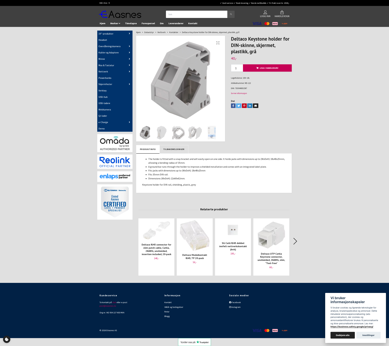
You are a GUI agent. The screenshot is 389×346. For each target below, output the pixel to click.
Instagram (236, 308)
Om (162, 24)
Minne (101, 60)
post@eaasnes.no (108, 307)
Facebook (236, 304)
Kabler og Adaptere (108, 54)
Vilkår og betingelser (173, 308)
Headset (102, 41)
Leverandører (176, 24)
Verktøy (102, 92)
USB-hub (103, 98)
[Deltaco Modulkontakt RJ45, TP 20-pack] (195, 237)
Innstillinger (368, 335)
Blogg (167, 317)
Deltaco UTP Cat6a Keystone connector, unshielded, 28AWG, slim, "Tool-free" (271, 260)
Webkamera (104, 111)
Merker (114, 24)
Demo (101, 129)
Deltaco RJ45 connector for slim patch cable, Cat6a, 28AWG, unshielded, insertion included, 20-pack (156, 251)
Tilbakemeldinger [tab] (173, 151)
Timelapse (131, 24)
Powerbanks (104, 79)
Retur (166, 313)
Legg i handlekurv (269, 69)
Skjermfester (105, 85)
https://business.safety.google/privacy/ (351, 326)
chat (114, 304)
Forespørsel (148, 24)
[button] (295, 242)
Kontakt (192, 24)
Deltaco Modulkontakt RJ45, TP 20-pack (194, 258)
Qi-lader (102, 117)
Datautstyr (149, 33)
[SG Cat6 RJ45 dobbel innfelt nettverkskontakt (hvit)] (233, 231)
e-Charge (103, 123)
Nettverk (103, 73)
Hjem (102, 24)
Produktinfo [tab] (148, 151)
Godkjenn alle (342, 335)
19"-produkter (105, 35)
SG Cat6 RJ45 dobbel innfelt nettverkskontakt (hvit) (233, 247)
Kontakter (173, 33)
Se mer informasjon (239, 95)
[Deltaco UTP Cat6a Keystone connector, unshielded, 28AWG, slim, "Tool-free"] (271, 236)
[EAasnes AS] (124, 15)
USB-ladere (104, 104)
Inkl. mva (104, 3)
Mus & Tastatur (106, 66)
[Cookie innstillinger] (6, 339)
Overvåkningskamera (109, 47)
